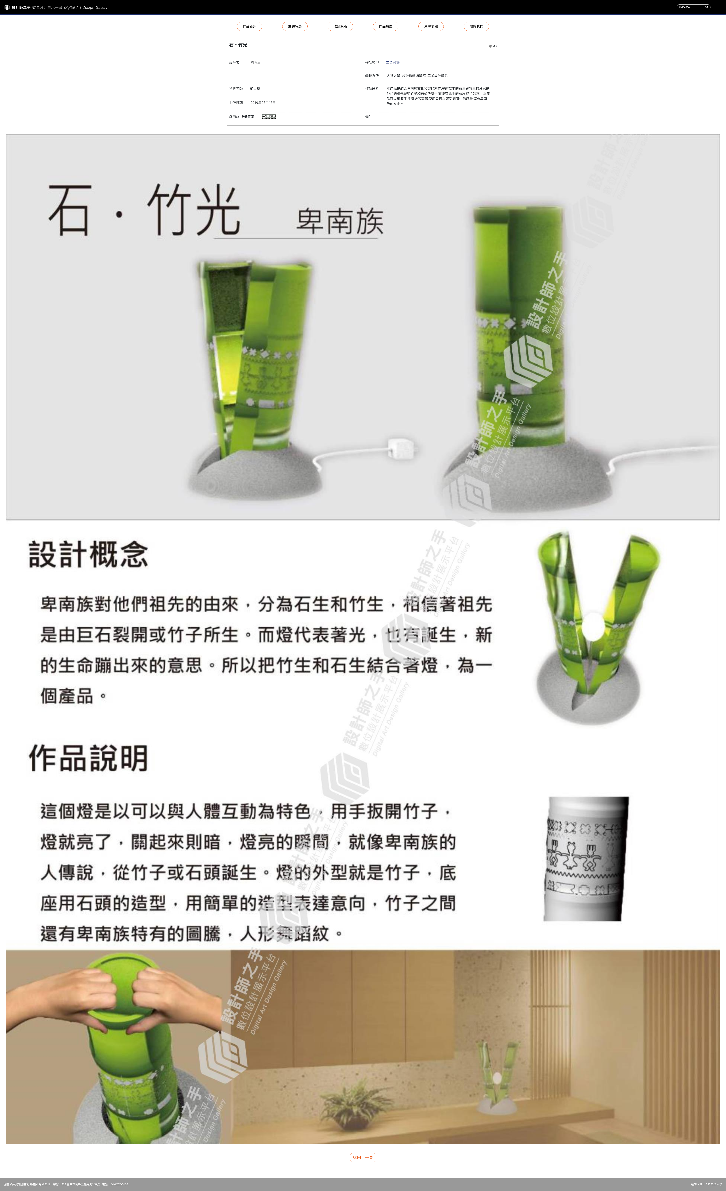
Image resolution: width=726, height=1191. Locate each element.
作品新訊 (249, 26)
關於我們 (476, 26)
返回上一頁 (363, 1157)
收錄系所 (340, 26)
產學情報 (431, 26)
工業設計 (393, 63)
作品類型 (385, 26)
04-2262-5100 (119, 1184)
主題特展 (295, 26)
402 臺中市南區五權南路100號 (80, 1184)
